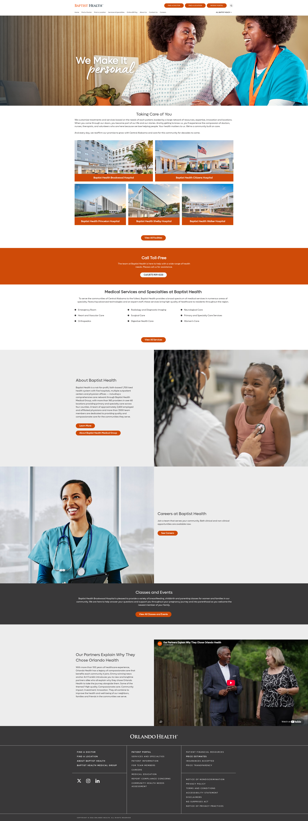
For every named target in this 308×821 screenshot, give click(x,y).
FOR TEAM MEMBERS (143, 765)
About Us (143, 12)
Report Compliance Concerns (151, 779)
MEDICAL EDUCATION (144, 774)
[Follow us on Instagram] (88, 781)
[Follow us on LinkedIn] (97, 781)
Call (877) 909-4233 (153, 274)
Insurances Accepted (200, 761)
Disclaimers (194, 797)
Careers (163, 12)
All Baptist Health (223, 12)
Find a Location (195, 5)
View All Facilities (153, 237)
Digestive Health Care (142, 321)
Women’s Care (191, 321)
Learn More (85, 425)
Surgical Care (138, 315)
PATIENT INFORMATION (145, 761)
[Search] (231, 5)
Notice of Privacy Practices (205, 806)
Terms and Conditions (200, 788)
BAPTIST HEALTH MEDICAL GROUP (97, 765)
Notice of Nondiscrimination (205, 779)
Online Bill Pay (132, 12)
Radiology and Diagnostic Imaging (148, 309)
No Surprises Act (197, 801)
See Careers (167, 533)
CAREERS (137, 770)
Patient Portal (216, 5)
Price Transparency (199, 765)
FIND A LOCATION (87, 756)
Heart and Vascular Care (91, 315)
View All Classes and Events (153, 614)
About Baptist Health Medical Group (98, 432)
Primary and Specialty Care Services (203, 315)
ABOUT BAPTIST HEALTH (91, 761)
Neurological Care (193, 309)
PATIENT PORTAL (141, 752)
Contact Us (153, 12)
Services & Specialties (116, 12)
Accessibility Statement (202, 793)
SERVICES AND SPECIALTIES (148, 756)
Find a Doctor (174, 5)
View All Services (153, 339)
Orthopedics (84, 321)
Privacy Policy (196, 784)
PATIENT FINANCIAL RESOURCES (205, 752)
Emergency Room (87, 309)
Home (77, 12)
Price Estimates (196, 756)
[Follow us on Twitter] (79, 780)
